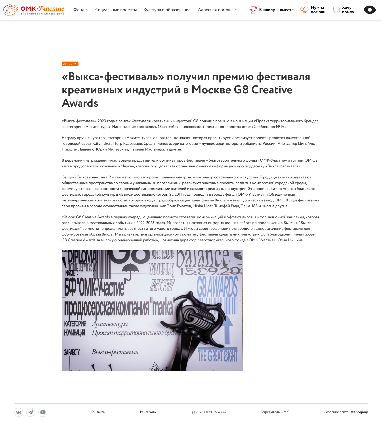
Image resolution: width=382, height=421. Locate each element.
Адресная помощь (215, 10)
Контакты (98, 412)
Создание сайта (336, 412)
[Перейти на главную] (33, 14)
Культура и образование (167, 10)
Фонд (78, 10)
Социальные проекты (116, 10)
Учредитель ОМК (275, 412)
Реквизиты (148, 412)
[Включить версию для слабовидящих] (371, 10)
